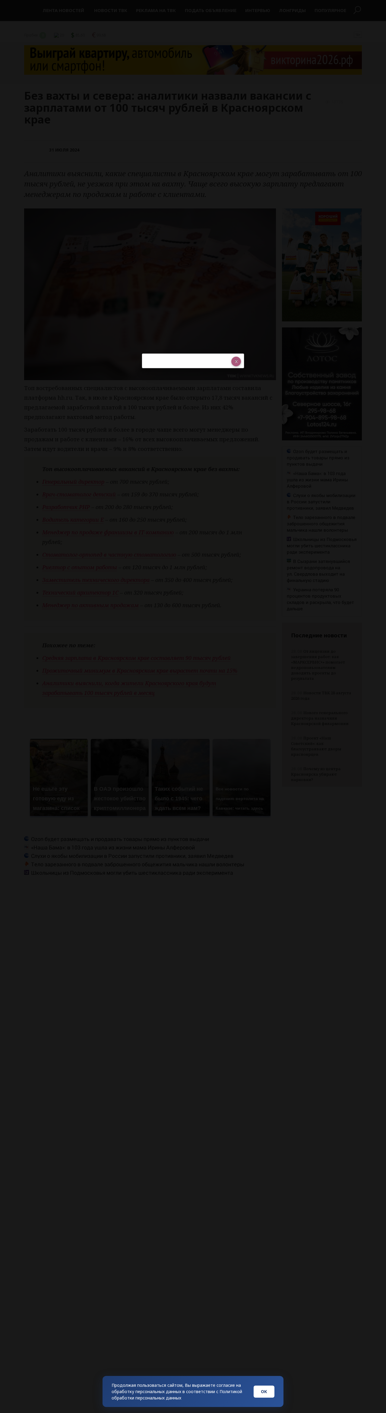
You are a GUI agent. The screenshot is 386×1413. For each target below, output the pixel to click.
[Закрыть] (236, 361)
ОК (264, 1391)
